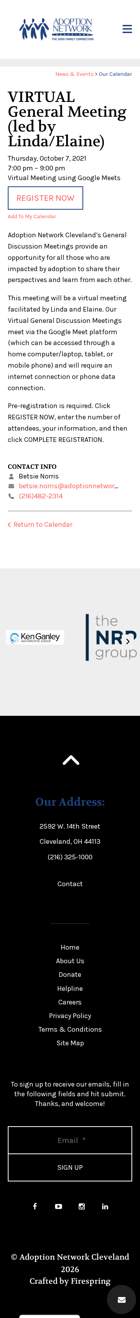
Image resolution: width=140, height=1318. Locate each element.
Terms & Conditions (70, 1029)
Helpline (70, 988)
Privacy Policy (70, 1015)
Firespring (90, 1281)
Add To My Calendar (32, 216)
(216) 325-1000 (70, 857)
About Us (70, 961)
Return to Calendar (43, 524)
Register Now (45, 198)
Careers (70, 1002)
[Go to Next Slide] (128, 641)
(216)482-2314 (41, 496)
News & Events (74, 74)
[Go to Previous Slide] (12, 641)
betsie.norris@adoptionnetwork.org (74, 486)
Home (70, 947)
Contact (70, 884)
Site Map (70, 1043)
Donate (70, 974)
